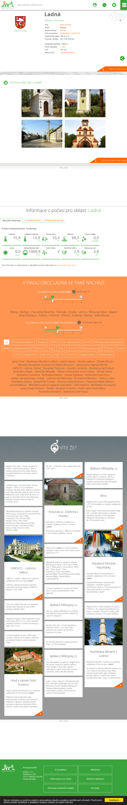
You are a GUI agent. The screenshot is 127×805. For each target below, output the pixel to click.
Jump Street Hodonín (32, 388)
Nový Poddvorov (28, 315)
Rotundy (109, 348)
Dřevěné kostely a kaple (90, 348)
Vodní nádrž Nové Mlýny (91, 388)
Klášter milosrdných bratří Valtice (75, 371)
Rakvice (88, 315)
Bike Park (46, 354)
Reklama (95, 769)
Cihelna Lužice (107, 378)
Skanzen (87, 342)
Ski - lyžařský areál (71, 342)
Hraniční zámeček (77, 368)
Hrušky (72, 312)
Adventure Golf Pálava (75, 391)
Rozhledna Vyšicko (22, 381)
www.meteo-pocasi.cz (66, 265)
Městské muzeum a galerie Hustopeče (50, 385)
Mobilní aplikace (95, 778)
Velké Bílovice (102, 315)
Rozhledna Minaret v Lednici (42, 361)
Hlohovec (61, 312)
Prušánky (77, 315)
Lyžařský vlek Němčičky (59, 378)
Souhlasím (114, 800)
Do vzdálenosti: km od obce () (50, 322)
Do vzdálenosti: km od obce (54, 291)
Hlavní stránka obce (117, 69)
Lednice (83, 312)
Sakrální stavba (106, 354)
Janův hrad (18, 361)
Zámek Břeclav (105, 361)
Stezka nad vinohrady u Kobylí (27, 378)
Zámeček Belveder (44, 371)
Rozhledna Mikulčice (85, 378)
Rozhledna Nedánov (50, 391)
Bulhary (24, 312)
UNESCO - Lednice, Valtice (26, 368)
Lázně (17, 354)
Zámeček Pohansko (54, 368)
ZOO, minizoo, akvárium (23, 342)
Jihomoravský (65, 24)
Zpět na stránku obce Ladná (113, 160)
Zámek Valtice (104, 371)
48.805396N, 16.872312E (70, 33)
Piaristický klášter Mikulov (100, 381)
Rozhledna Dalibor (52, 375)
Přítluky (65, 315)
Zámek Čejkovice (73, 375)
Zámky (61, 348)
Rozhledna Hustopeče (103, 385)
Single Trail (59, 354)
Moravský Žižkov (98, 312)
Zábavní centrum (87, 354)
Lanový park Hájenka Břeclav (92, 364)
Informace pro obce (60, 778)
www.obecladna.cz (68, 52)
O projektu (60, 769)
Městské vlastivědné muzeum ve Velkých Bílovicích (46, 364)
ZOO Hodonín (81, 385)
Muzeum (72, 354)
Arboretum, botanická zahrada (16, 348)
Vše (6, 342)
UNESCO (55, 342)
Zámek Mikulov (18, 385)
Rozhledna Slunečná (28, 375)
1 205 (63, 47)
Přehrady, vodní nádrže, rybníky (108, 342)
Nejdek (113, 312)
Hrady (50, 348)
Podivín (43, 315)
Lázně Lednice (68, 361)
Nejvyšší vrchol (30, 354)
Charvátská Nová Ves (42, 312)
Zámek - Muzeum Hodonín (61, 388)
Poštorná (54, 315)
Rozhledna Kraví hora (97, 375)
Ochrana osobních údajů (61, 787)
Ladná (52, 14)
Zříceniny (72, 348)
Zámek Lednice (86, 361)
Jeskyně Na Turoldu (44, 381)
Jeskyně (120, 348)
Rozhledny (39, 348)
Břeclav (63, 30)
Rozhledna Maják (22, 371)
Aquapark (42, 342)
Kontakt (95, 787)
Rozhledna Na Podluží (101, 368)
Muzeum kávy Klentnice (71, 381)
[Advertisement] (63, 187)
